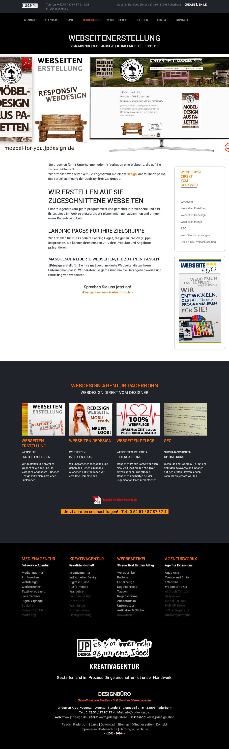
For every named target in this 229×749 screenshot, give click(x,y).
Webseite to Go (176, 587)
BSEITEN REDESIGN (90, 440)
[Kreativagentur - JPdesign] (114, 648)
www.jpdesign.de (74, 717)
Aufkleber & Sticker (131, 610)
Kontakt (161, 724)
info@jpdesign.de (57, 8)
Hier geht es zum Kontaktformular (107, 292)
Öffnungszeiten (143, 724)
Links (94, 724)
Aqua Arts (172, 573)
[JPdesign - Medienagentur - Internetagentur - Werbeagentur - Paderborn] (114, 666)
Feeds (66, 724)
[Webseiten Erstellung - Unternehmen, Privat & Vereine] (43, 419)
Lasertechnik (31, 596)
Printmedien (30, 577)
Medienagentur (32, 573)
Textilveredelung (33, 591)
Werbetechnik (31, 587)
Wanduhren (77, 591)
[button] (52, 20)
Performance (78, 587)
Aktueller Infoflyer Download (119, 499)
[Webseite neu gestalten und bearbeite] (90, 419)
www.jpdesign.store (112, 717)
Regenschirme (127, 596)
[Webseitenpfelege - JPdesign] (138, 419)
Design (132, 174)
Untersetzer (125, 605)
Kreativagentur (79, 573)
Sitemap (123, 724)
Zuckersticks (126, 601)
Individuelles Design (83, 577)
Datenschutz (108, 729)
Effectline (172, 582)
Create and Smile (177, 577)
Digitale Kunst (79, 582)
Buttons (122, 577)
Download (108, 724)
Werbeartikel (126, 573)
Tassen (122, 591)
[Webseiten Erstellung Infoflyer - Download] (97, 499)
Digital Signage (32, 601)
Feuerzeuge (125, 582)
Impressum (89, 729)
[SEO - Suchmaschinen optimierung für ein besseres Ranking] (185, 419)
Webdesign (30, 582)
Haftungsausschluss (134, 729)
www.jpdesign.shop (161, 717)
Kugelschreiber (128, 587)
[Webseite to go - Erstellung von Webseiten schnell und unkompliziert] (199, 301)
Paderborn (80, 724)
